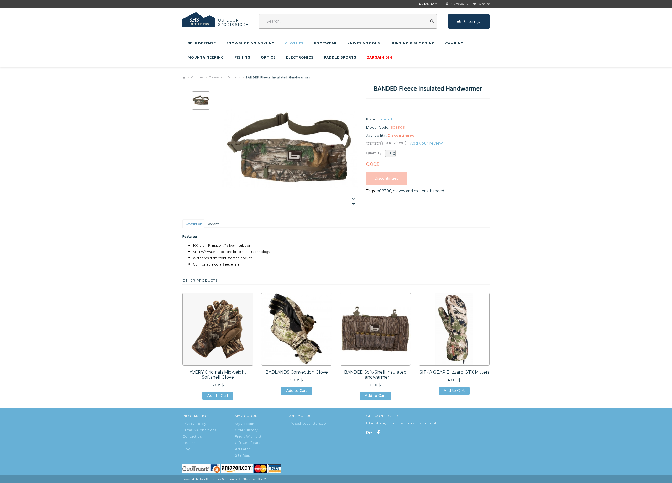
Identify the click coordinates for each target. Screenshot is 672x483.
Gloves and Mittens (224, 77)
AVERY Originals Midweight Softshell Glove (218, 375)
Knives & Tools (363, 43)
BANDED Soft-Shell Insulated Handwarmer (375, 375)
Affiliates (242, 449)
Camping (454, 43)
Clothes (294, 43)
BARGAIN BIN (379, 57)
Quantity (373, 153)
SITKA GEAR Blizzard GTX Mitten (454, 372)
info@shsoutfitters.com (308, 424)
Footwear (325, 43)
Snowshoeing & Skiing (250, 43)
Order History (246, 430)
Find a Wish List (248, 437)
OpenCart (205, 479)
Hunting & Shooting (412, 43)
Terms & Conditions (199, 430)
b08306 (384, 191)
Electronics (299, 57)
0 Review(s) (396, 143)
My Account (245, 424)
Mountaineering (206, 57)
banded (437, 191)
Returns (189, 443)
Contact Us (192, 437)
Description (193, 224)
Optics (268, 57)
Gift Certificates (248, 443)
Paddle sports (340, 57)
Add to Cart (217, 396)
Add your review (426, 143)
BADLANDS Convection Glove (296, 372)
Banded (385, 119)
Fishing (242, 57)
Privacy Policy (194, 424)
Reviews (213, 224)
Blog (186, 449)
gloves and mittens (410, 191)
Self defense (202, 43)
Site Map (242, 455)
